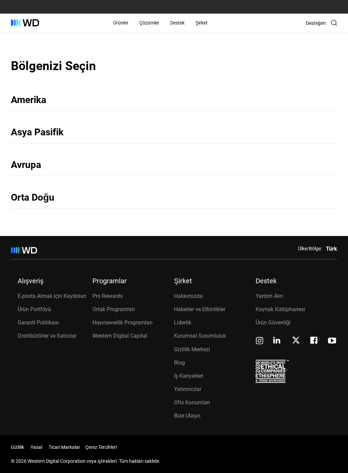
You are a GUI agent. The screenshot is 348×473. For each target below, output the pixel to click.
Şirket (201, 23)
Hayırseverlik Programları (122, 322)
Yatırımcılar (187, 389)
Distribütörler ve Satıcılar (47, 336)
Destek (177, 23)
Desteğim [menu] (316, 23)
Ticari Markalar (64, 447)
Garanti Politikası (38, 322)
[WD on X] (296, 340)
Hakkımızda (188, 296)
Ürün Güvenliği (273, 322)
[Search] (334, 23)
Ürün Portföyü (34, 309)
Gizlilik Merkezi (192, 349)
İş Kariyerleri (188, 376)
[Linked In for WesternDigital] (277, 341)
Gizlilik (17, 447)
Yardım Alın (269, 296)
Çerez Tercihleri (101, 447)
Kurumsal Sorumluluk (200, 336)
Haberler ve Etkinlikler (199, 309)
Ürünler (120, 23)
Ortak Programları (113, 309)
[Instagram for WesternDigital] (260, 341)
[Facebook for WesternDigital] (314, 341)
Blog (179, 362)
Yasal (36, 447)
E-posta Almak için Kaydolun (52, 296)
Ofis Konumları (192, 402)
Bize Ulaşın (187, 415)
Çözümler (149, 23)
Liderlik (182, 322)
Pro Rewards (107, 296)
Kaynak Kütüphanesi (280, 309)
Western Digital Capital (119, 336)
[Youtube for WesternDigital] (332, 341)
